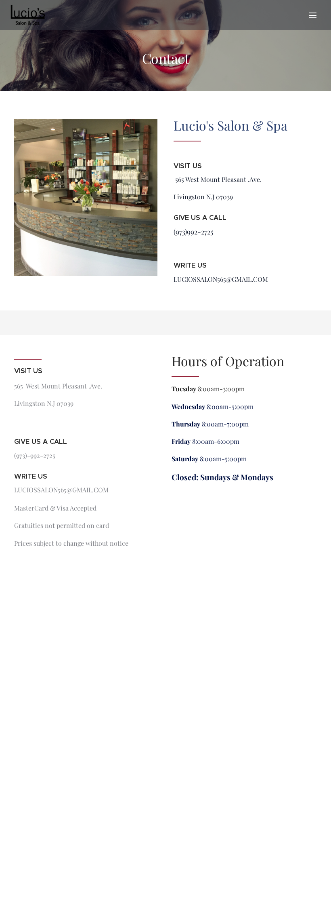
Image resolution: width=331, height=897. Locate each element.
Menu (313, 15)
